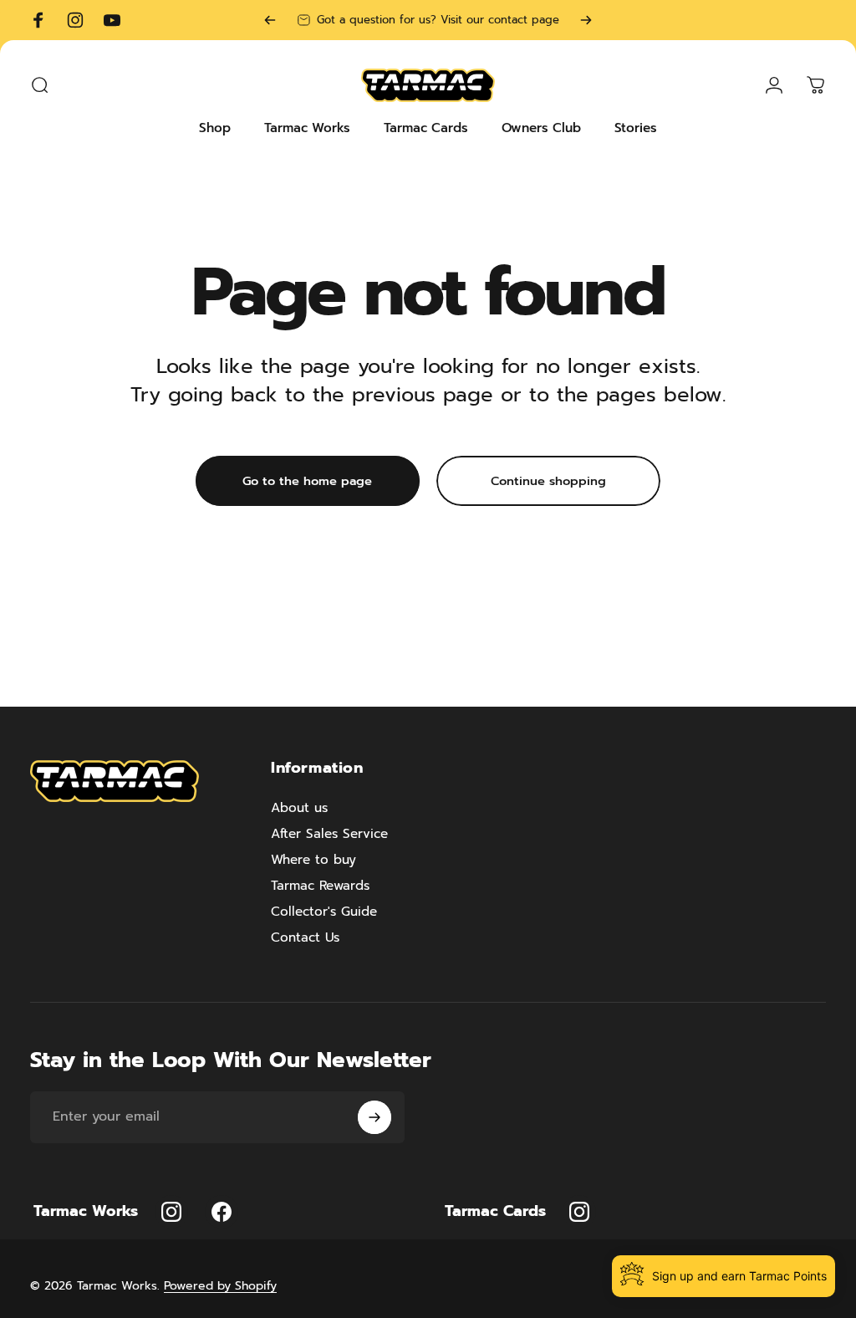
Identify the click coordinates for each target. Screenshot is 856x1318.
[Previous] (270, 20)
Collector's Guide (324, 911)
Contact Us (305, 937)
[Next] (586, 20)
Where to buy (313, 859)
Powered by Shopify (220, 1286)
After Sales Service (329, 833)
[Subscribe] (374, 1117)
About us (299, 807)
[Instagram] (171, 1212)
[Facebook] (221, 1212)
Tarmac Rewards (320, 885)
